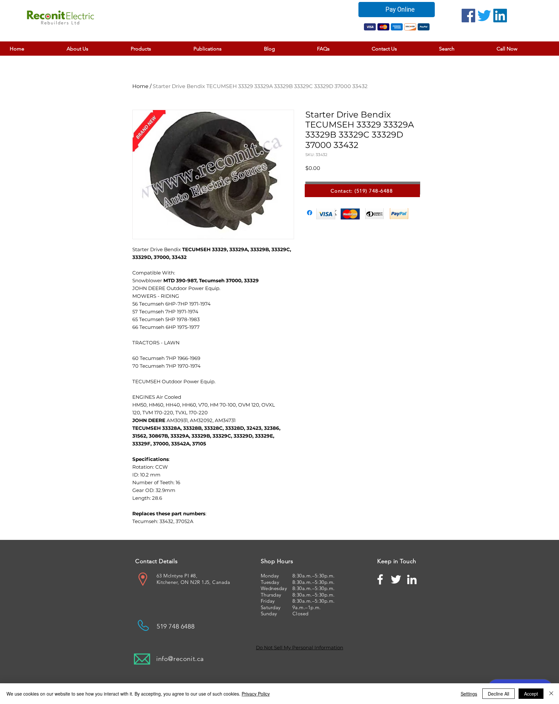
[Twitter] (484, 15)
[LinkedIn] (500, 15)
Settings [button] (469, 693)
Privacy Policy (256, 693)
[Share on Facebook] (309, 213)
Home (140, 86)
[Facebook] (468, 15)
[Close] (551, 693)
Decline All (498, 693)
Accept (531, 693)
